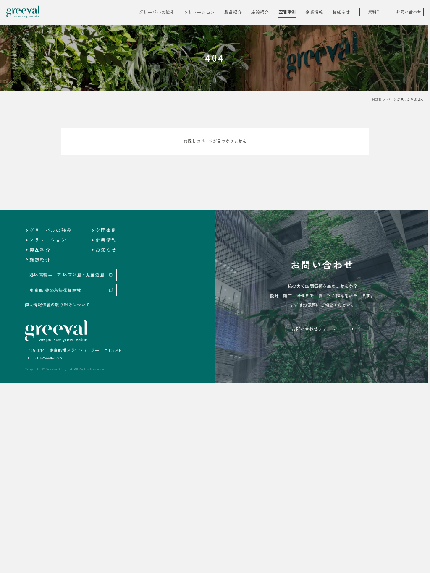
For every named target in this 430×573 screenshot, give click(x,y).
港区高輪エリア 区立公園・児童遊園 (66, 274)
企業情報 (106, 239)
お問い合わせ (408, 12)
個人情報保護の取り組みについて (57, 304)
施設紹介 (260, 12)
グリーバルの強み (157, 12)
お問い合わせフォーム (313, 329)
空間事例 (287, 12)
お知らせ (341, 12)
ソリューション (48, 239)
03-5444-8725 (49, 357)
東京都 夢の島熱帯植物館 (55, 290)
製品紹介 (40, 249)
